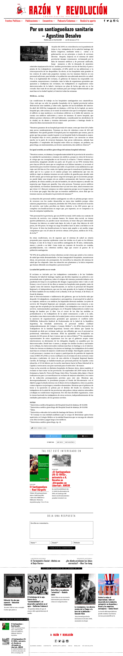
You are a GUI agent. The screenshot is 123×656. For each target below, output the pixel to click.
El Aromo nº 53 (73, 40)
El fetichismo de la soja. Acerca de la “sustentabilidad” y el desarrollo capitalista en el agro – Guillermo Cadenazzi (37, 601)
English (77, 645)
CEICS (70, 645)
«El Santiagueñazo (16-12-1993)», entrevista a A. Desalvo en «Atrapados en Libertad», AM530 (61, 478)
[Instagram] (114, 21)
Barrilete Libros (59, 645)
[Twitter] (107, 21)
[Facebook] (104, 21)
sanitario (60, 442)
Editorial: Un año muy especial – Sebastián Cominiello (11, 602)
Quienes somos (36, 645)
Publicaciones (31, 21)
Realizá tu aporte (88, 21)
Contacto (47, 645)
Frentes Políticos (12, 21)
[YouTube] (111, 21)
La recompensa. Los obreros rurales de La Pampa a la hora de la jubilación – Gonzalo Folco (85, 610)
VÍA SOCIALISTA (87, 645)
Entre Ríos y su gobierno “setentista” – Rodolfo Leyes (60, 592)
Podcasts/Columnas (66, 21)
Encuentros (48, 21)
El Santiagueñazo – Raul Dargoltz (38, 488)
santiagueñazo (70, 442)
